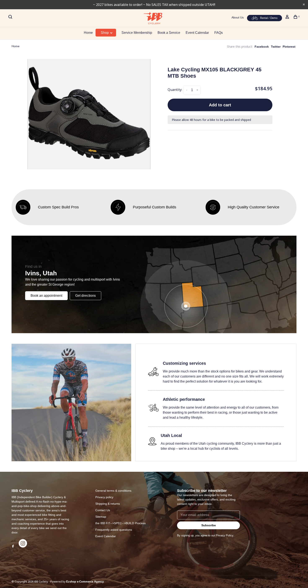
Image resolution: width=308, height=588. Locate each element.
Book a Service (169, 32)
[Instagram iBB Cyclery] (23, 546)
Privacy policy (104, 497)
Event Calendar (197, 32)
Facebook (262, 46)
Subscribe (208, 525)
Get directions (85, 295)
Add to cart (220, 105)
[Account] (287, 17)
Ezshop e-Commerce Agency (85, 581)
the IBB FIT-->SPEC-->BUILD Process (120, 523)
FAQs (218, 32)
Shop (105, 32)
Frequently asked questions (113, 529)
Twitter (276, 46)
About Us (238, 17)
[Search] (10, 17)
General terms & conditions (113, 490)
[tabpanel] (89, 114)
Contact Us (102, 510)
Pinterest (289, 46)
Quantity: (175, 89)
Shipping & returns (107, 503)
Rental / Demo (268, 18)
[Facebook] (13, 546)
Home (88, 32)
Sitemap (100, 516)
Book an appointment (46, 295)
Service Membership (137, 32)
